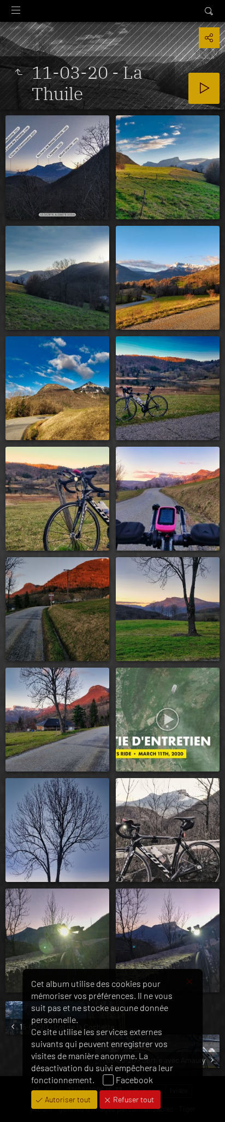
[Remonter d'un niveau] (18, 72)
